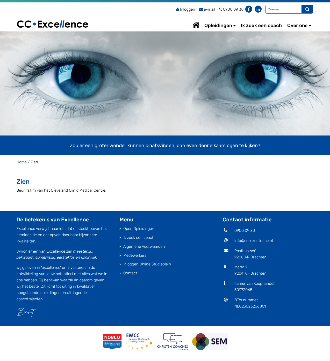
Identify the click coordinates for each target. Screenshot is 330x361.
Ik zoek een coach (261, 25)
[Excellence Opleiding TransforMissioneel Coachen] (52, 18)
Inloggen (187, 9)
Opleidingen (218, 25)
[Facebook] (248, 9)
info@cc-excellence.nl (253, 240)
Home (200, 25)
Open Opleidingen (138, 228)
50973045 (243, 289)
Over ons (297, 25)
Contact (130, 273)
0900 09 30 (244, 230)
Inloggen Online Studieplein (147, 264)
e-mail (209, 9)
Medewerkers (134, 255)
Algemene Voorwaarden (144, 246)
